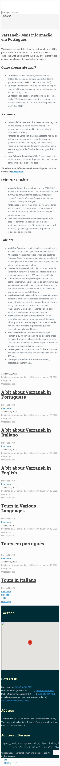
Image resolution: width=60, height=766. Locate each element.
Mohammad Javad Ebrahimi (26, 377)
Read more (6, 408)
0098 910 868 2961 (45, 690)
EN (5, 759)
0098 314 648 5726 (23, 687)
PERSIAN (8, 763)
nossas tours (17, 171)
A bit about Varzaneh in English (26, 470)
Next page (6, 601)
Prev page (5, 595)
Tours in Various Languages (18, 508)
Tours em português (22, 543)
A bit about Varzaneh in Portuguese (26, 394)
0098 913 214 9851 (46, 694)
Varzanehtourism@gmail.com (15, 700)
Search (7, 16)
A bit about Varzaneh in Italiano (26, 432)
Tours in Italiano (18, 580)
